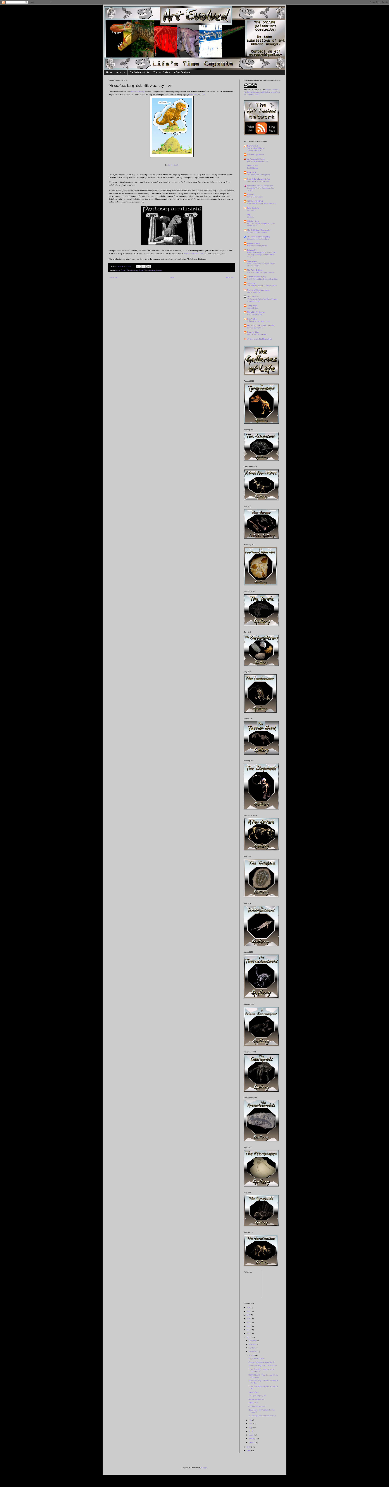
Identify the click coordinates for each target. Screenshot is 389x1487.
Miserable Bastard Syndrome (257, 246)
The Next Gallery (161, 72)
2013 (249, 1329)
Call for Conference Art (256, 1406)
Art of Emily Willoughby (256, 276)
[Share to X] (143, 266)
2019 (249, 1307)
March (251, 1435)
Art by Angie (252, 305)
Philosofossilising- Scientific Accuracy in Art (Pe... (263, 1381)
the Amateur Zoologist (256, 159)
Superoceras (252, 261)
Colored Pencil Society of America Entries (262, 285)
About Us (120, 72)
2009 (249, 1450)
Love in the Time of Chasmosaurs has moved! (260, 189)
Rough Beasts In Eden (256, 1358)
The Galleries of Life (139, 72)
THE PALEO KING (255, 201)
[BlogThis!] (140, 266)
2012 (249, 1333)
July (250, 1420)
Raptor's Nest (252, 145)
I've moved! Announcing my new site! (260, 272)
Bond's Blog (251, 319)
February (252, 1438)
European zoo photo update (257, 232)
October (252, 1347)
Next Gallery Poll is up (256, 1399)
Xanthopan (251, 283)
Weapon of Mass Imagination (258, 290)
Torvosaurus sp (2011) (255, 328)
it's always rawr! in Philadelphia (259, 339)
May (251, 1427)
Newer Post (113, 277)
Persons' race (253, 1402)
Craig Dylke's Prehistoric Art (258, 179)
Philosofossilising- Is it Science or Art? (262, 1365)
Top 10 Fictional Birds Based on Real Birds (262, 279)
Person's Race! (253, 1392)
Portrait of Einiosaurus (255, 197)
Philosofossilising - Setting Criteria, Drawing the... (261, 1370)
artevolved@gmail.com (193, 253)
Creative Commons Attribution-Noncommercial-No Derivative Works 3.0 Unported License (262, 92)
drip (248, 214)
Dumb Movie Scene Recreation (258, 181)
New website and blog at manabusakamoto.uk (255, 149)
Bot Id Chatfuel (252, 168)
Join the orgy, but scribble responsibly (262, 1415)
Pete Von (138, 91)
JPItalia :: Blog (253, 221)
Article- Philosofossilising (129, 270)
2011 (249, 1337)
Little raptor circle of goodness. (258, 239)
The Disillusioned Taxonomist (258, 230)
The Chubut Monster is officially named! (261, 203)
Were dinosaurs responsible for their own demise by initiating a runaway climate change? (261, 254)
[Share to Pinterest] (149, 266)
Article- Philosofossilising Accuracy (151, 270)
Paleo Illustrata (253, 208)
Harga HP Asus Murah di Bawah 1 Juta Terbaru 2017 (261, 224)
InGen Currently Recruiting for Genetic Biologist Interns (261, 264)
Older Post (230, 277)
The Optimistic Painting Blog (258, 236)
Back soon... (251, 210)
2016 (249, 1318)
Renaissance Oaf (253, 243)
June (251, 1423)
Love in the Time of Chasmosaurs (260, 185)
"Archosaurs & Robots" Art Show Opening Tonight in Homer (262, 300)
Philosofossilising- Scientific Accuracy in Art (263, 1387)
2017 (249, 1315)
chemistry (250, 217)
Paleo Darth (251, 172)
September (253, 1351)
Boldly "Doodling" (254, 292)
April (251, 1431)
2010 (249, 1447)
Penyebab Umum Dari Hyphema (258, 174)
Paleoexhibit (251, 250)
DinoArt (250, 194)
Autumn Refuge (252, 308)
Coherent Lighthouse (255, 154)
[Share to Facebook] (146, 266)
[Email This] (137, 266)
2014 (249, 1326)
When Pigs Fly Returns (256, 312)
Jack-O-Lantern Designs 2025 (257, 161)
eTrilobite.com (252, 165)
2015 (249, 1322)
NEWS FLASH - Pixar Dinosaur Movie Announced (263, 1376)
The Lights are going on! (257, 1395)
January (252, 1442)
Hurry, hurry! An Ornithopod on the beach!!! (261, 1411)
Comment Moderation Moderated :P (261, 1362)
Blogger (204, 1467)
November (253, 1344)
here (191, 94)
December (252, 1340)
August (252, 1355)
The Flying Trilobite (254, 270)
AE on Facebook (182, 72)
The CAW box (252, 296)
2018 (249, 1311)
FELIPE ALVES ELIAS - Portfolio (260, 325)
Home (109, 72)
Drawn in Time (253, 332)
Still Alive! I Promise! (254, 314)
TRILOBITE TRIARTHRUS (257, 334)
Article (117, 270)
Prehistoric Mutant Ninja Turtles (258, 321)
